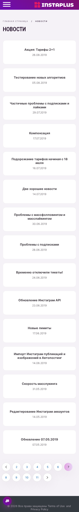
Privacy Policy (39, 509)
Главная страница (15, 21)
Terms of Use (56, 506)
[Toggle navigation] (7, 4)
